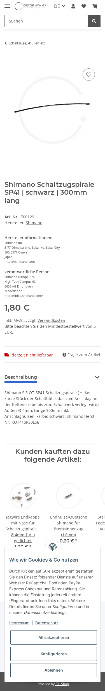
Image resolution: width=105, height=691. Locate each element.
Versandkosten (51, 320)
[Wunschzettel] (83, 6)
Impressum (19, 622)
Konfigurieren (54, 653)
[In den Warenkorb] (8, 58)
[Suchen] (94, 21)
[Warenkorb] (95, 6)
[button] (73, 6)
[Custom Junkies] (30, 6)
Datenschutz (47, 622)
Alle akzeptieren (53, 637)
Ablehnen (54, 670)
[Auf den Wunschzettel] (89, 74)
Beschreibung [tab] (20, 377)
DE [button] (57, 6)
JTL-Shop (62, 683)
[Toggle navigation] (7, 3)
